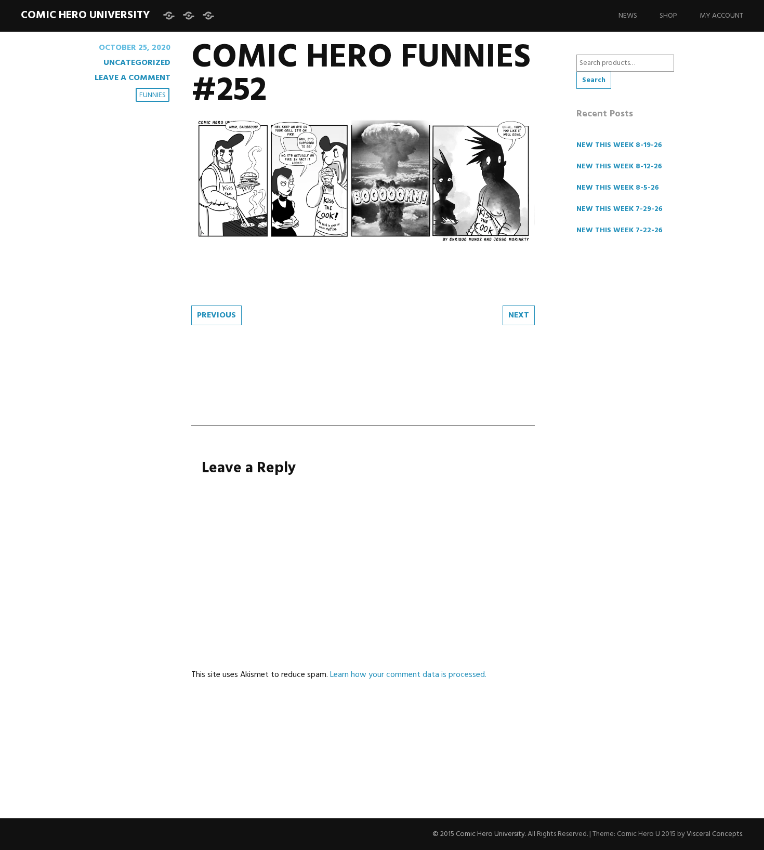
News (627, 16)
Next (518, 315)
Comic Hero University (85, 15)
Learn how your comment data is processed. (408, 675)
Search (593, 80)
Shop (668, 16)
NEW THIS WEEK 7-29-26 (619, 209)
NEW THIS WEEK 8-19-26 (619, 145)
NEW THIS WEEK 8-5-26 (617, 188)
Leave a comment (132, 78)
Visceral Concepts (714, 834)
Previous (216, 315)
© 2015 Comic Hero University (478, 834)
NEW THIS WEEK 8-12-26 (619, 166)
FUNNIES (152, 95)
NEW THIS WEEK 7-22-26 (619, 230)
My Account (721, 16)
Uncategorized (136, 63)
